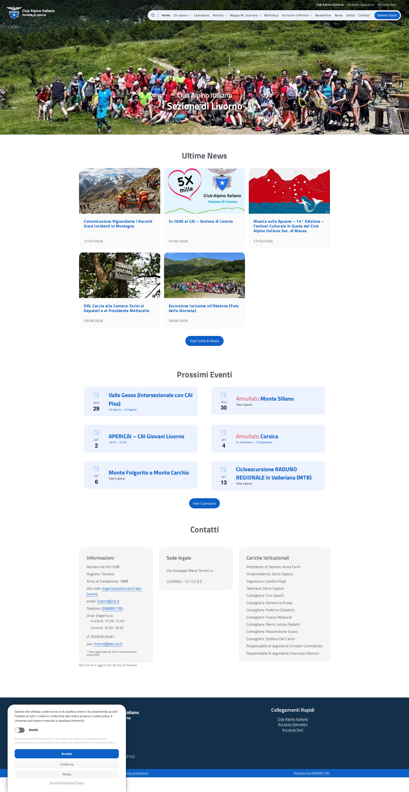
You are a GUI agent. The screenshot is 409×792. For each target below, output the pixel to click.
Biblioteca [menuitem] (271, 15)
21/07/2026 (93, 241)
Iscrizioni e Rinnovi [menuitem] (295, 15)
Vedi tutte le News (204, 341)
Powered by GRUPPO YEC (312, 773)
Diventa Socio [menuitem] (387, 15)
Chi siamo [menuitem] (181, 15)
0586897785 (112, 608)
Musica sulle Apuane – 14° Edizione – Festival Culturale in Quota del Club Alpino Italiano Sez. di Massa (288, 226)
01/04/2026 (178, 241)
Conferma (66, 764)
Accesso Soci (387, 4)
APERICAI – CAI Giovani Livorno (146, 436)
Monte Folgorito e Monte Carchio (149, 472)
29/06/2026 (93, 320)
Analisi (33, 730)
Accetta (67, 753)
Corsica (269, 436)
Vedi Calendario (204, 503)
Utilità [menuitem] (350, 15)
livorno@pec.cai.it (108, 644)
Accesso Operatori (361, 4)
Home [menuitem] (166, 15)
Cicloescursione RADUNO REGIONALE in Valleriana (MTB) (273, 473)
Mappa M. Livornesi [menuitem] (244, 15)
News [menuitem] (339, 15)
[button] (153, 15)
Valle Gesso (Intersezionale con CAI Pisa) (151, 399)
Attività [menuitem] (218, 15)
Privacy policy (67, 782)
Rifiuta (66, 774)
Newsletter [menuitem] (323, 15)
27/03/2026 (263, 241)
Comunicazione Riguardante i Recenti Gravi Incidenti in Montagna (118, 223)
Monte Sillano (277, 398)
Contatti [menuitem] (364, 15)
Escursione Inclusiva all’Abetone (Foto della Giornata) (204, 308)
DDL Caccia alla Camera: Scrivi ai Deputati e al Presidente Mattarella (117, 308)
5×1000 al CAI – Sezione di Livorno (201, 221)
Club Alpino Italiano (293, 719)
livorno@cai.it (108, 601)
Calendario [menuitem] (201, 15)
